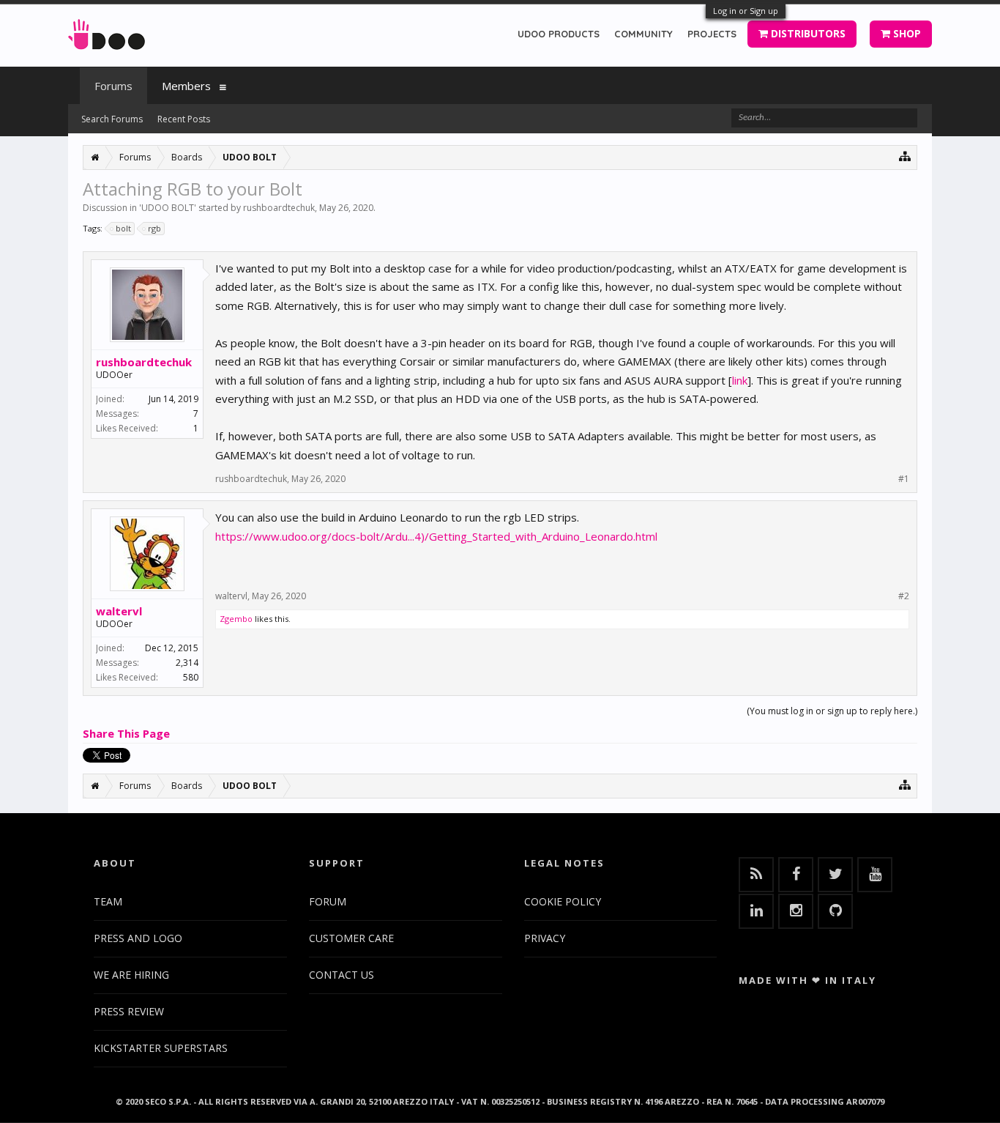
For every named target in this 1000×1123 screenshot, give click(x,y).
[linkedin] (756, 911)
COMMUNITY (643, 34)
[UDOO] (106, 32)
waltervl (119, 611)
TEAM (108, 901)
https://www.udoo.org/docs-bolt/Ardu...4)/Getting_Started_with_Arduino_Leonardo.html (436, 536)
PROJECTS (711, 34)
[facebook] (795, 874)
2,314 (187, 662)
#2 (903, 596)
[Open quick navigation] (905, 156)
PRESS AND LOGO (138, 938)
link (739, 380)
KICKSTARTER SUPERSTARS (161, 1048)
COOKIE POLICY (562, 901)
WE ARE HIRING (131, 975)
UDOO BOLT (167, 207)
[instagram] (795, 911)
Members (186, 85)
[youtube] (874, 874)
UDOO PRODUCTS (559, 34)
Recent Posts (183, 119)
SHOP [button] (905, 33)
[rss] (756, 874)
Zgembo (236, 618)
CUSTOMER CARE (351, 938)
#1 (903, 479)
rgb (154, 228)
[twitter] (835, 874)
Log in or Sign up (745, 10)
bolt (123, 228)
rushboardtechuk (279, 207)
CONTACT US (341, 975)
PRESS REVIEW (129, 1011)
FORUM (327, 901)
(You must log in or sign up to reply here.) (832, 711)
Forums (113, 85)
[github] (835, 911)
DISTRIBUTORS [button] (807, 33)
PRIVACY (544, 938)
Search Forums (112, 119)
